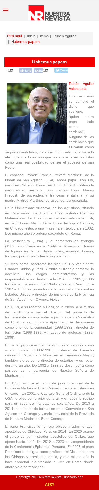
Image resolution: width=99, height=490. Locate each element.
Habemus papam (49, 62)
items (44, 36)
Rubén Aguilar (64, 36)
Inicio (31, 36)
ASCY (49, 484)
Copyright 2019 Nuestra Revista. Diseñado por (49, 477)
